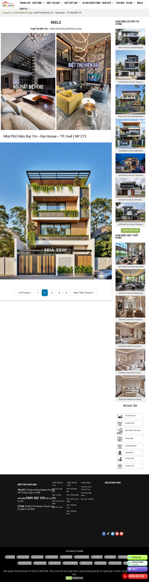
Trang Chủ (25, 3)
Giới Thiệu (37, 3)
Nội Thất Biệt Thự (86, 563)
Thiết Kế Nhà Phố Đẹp (23, 13)
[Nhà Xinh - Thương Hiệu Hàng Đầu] (8, 4)
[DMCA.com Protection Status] (74, 578)
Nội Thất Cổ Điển (55, 563)
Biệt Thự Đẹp (53, 3)
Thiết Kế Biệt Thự (38, 557)
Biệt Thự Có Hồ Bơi (25, 563)
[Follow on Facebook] (104, 534)
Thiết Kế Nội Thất (23, 557)
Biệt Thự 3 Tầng (111, 557)
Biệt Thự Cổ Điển (66, 557)
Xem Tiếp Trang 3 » (84, 292)
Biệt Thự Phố (11, 557)
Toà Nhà (120, 3)
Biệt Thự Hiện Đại (52, 557)
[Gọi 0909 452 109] (125, 576)
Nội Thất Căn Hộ (101, 563)
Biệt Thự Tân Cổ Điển (82, 557)
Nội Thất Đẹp (71, 3)
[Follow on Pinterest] (117, 534)
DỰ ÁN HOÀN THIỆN (130, 230)
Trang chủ (6, 13)
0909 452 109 (137, 576)
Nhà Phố (106, 3)
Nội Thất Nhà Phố (115, 563)
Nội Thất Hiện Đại (40, 563)
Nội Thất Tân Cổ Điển (71, 563)
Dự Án (129, 3)
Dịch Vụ (23, 9)
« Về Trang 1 (24, 292)
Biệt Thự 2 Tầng (98, 557)
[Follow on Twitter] (113, 534)
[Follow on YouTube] (121, 534)
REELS (140, 3)
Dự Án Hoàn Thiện (91, 3)
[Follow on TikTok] (108, 534)
